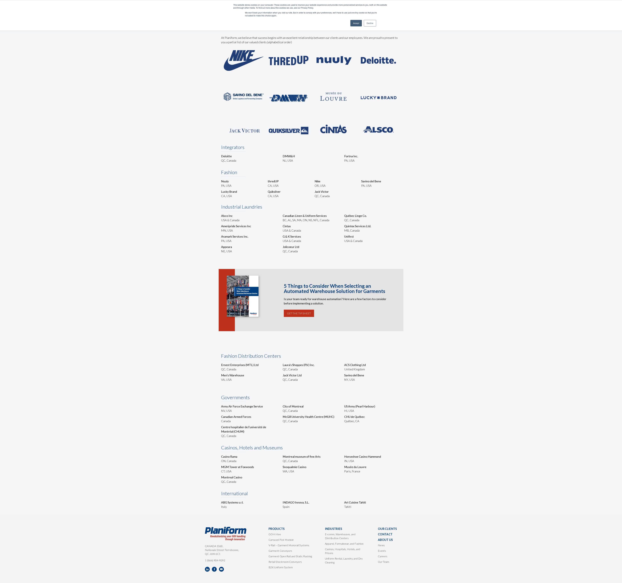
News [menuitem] (381, 545)
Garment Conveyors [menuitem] (280, 550)
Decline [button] (370, 23)
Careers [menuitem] (382, 556)
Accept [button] (356, 23)
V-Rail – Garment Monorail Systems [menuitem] (289, 545)
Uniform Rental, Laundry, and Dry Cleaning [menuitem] (344, 560)
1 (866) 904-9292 (215, 560)
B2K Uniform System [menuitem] (281, 567)
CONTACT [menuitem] (385, 534)
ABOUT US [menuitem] (385, 540)
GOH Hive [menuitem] (275, 534)
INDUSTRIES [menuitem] (333, 529)
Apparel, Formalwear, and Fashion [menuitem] (344, 543)
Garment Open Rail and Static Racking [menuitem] (290, 556)
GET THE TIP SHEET (299, 313)
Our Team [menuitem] (383, 561)
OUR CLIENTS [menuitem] (387, 529)
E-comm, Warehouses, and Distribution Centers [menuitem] (340, 536)
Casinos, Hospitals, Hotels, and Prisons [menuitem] (342, 551)
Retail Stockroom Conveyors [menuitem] (285, 561)
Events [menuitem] (382, 550)
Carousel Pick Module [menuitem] (281, 539)
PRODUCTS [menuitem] (277, 529)
